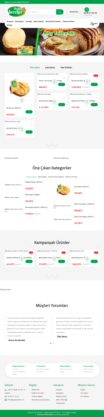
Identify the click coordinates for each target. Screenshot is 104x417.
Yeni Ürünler (66, 67)
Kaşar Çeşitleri (39, 21)
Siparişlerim (60, 393)
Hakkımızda (35, 389)
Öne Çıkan (35, 67)
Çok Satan (50, 67)
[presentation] (48, 143)
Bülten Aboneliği (61, 399)
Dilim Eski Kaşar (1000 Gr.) (84, 203)
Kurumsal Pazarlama (45, 414)
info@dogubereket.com (16, 399)
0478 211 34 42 (90, 13)
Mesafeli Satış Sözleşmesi (41, 399)
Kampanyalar (60, 403)
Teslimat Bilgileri (37, 396)
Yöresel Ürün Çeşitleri (53, 21)
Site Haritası (84, 396)
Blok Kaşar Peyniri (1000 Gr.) (36, 207)
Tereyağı (29, 21)
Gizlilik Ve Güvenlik (38, 393)
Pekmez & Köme (68, 21)
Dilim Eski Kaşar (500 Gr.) (84, 216)
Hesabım (59, 389)
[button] (51, 343)
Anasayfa (10, 21)
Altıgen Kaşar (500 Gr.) (34, 181)
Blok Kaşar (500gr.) (32, 194)
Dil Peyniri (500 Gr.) (13, 107)
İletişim (9, 25)
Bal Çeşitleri (19, 21)
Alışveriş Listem (61, 396)
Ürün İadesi (84, 393)
